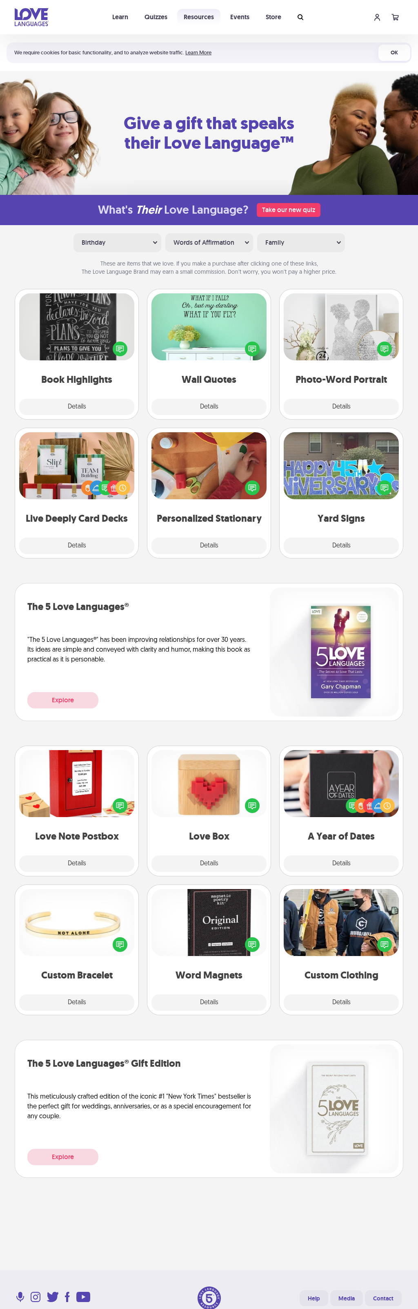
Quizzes (156, 17)
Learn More (198, 52)
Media (346, 1298)
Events (239, 17)
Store (273, 17)
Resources (199, 17)
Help (314, 1298)
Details (77, 407)
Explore (63, 700)
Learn (120, 17)
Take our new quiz (288, 210)
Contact (383, 1298)
